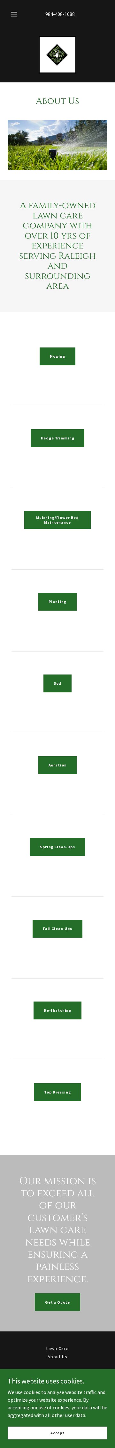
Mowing (57, 356)
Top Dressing (57, 1092)
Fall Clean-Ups (57, 928)
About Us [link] (57, 1357)
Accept (57, 1432)
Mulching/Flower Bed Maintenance (57, 520)
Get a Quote (57, 1302)
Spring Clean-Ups (57, 846)
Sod (58, 683)
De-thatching (57, 1010)
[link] (57, 54)
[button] (14, 14)
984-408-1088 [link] (60, 14)
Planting (57, 601)
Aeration (58, 765)
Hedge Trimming (57, 438)
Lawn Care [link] (57, 1348)
